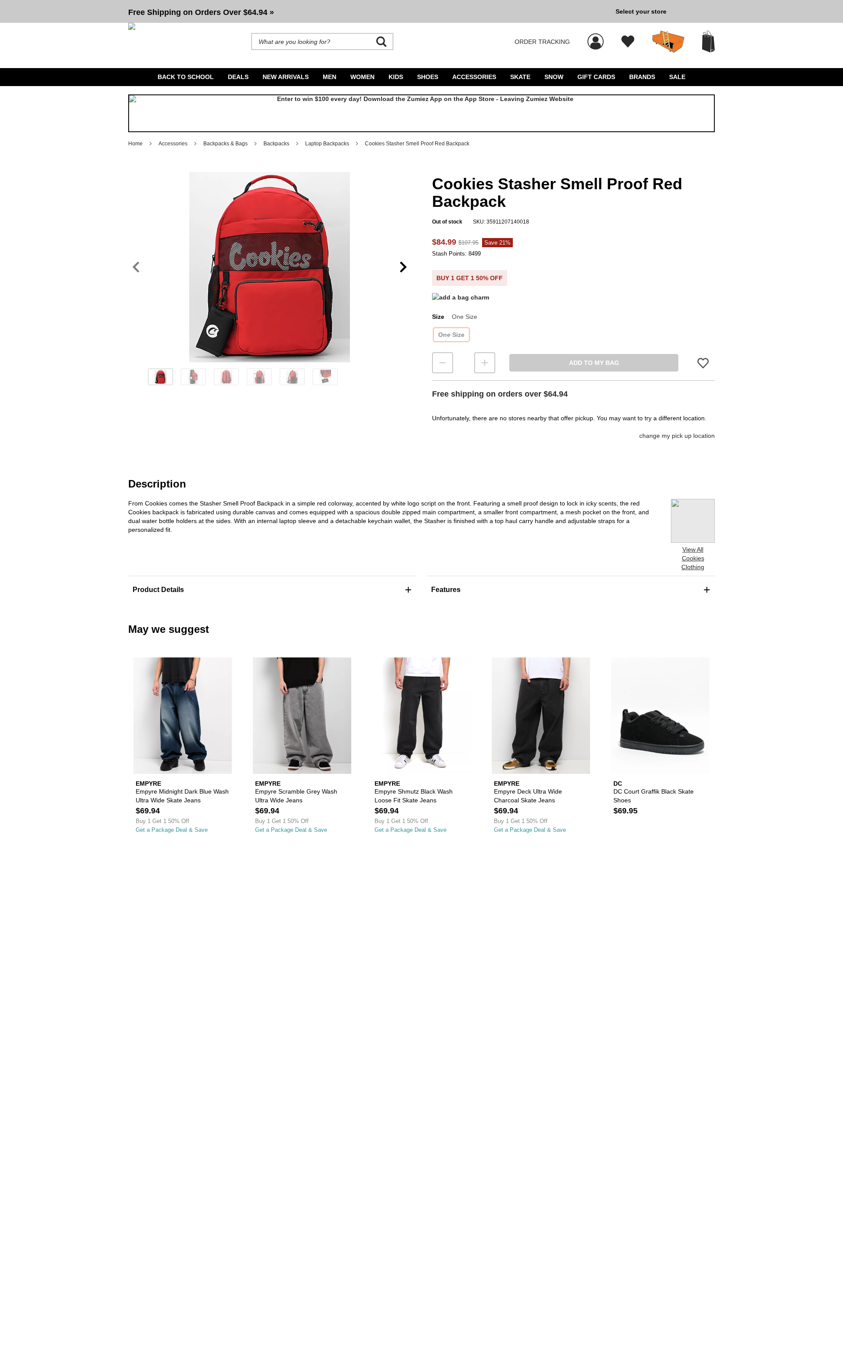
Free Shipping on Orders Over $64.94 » (201, 12)
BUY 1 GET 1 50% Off (469, 278)
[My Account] (595, 36)
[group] (368, 11)
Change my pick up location (677, 435)
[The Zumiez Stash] (668, 42)
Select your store (641, 11)
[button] (368, 11)
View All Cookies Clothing (692, 558)
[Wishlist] (627, 41)
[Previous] (136, 267)
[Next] (403, 267)
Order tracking (542, 41)
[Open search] (381, 41)
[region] (269, 281)
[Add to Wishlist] (702, 363)
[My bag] (708, 41)
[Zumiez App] (421, 113)
